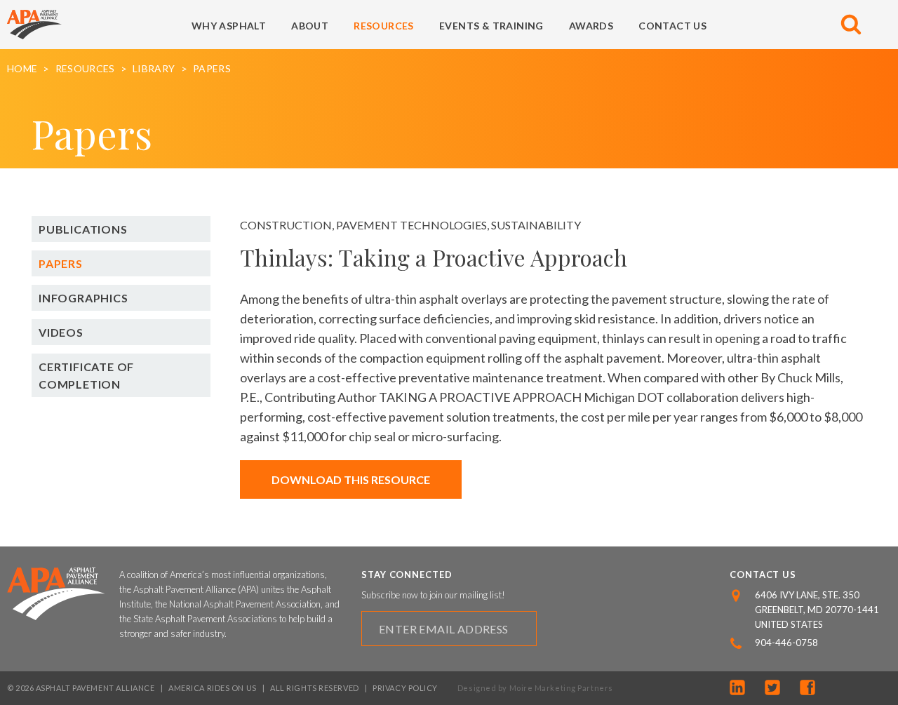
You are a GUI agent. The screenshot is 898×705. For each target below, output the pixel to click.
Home (22, 68)
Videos (61, 332)
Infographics (83, 297)
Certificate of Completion (86, 375)
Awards (591, 26)
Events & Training (491, 26)
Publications (83, 229)
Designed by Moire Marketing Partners (535, 687)
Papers (212, 68)
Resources (384, 26)
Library (154, 68)
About (309, 26)
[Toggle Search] (851, 24)
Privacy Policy (405, 687)
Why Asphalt (229, 26)
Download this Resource (351, 479)
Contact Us (672, 26)
